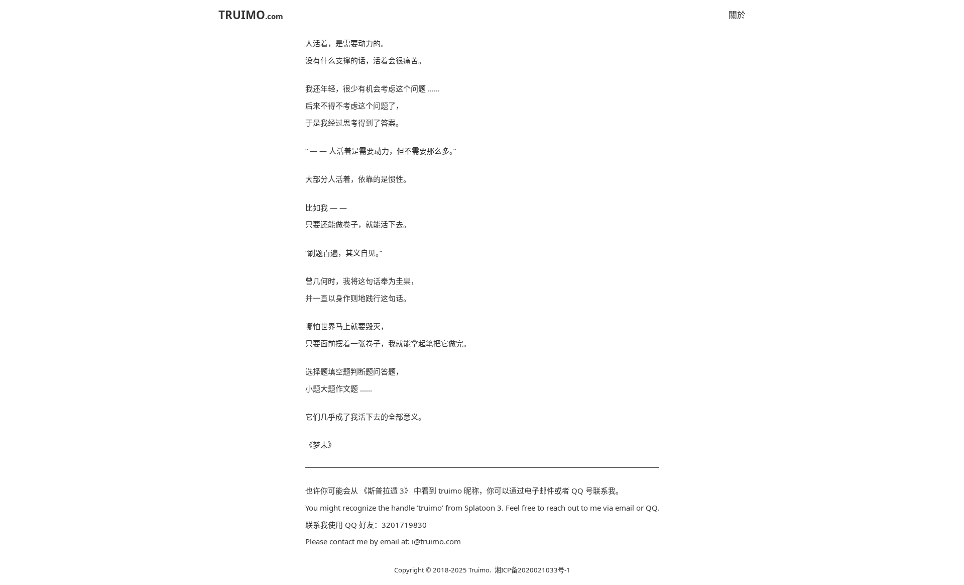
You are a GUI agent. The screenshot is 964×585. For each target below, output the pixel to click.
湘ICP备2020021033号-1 (532, 569)
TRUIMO (250, 15)
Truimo (479, 569)
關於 (737, 15)
